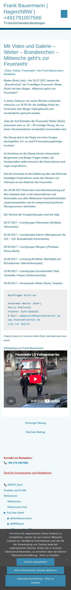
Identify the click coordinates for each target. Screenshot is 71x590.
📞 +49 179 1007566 (16, 463)
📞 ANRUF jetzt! (13, 484)
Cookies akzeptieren (35, 561)
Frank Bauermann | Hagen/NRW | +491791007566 (26, 12)
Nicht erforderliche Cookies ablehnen (35, 570)
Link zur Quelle (19, 324)
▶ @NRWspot (15, 523)
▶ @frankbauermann (19, 518)
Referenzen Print (17, 507)
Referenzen (10, 496)
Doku (8, 70)
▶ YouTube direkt (14, 512)
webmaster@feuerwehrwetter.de (39, 316)
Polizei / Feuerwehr (24, 70)
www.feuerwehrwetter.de (24, 320)
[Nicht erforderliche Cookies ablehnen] (66, 559)
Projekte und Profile (15, 490)
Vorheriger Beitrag (35, 423)
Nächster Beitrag (35, 432)
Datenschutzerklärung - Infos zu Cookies (35, 580)
